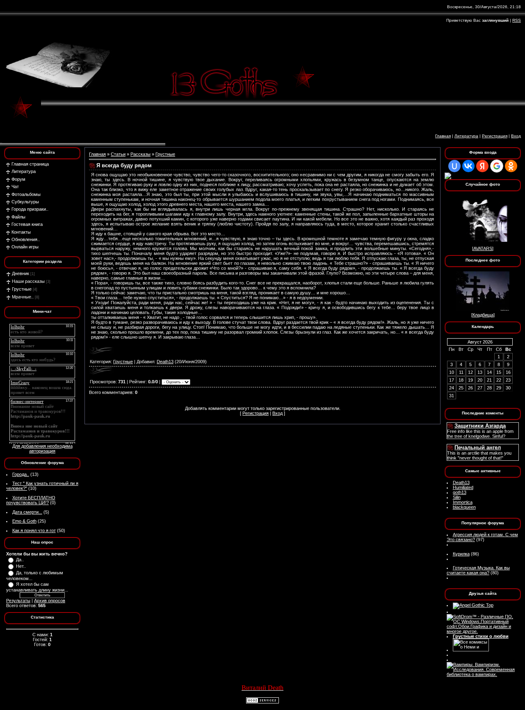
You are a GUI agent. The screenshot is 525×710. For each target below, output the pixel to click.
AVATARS (482, 248)
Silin (457, 497)
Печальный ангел (477, 447)
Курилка (461, 553)
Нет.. (21, 566)
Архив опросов (49, 600)
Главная (443, 136)
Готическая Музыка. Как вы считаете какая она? (478, 570)
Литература (466, 136)
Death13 (165, 361)
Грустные (22, 289)
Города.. (20, 474)
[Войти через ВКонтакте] (468, 166)
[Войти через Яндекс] (482, 166)
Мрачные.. (23, 296)
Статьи (118, 154)
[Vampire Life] (483, 674)
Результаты (18, 600)
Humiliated (463, 487)
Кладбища (482, 314)
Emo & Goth (24, 521)
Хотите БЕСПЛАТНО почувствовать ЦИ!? (30, 500)
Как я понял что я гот (34, 530)
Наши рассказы (28, 281)
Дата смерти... (27, 512)
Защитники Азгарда (480, 426)
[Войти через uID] (454, 166)
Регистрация (494, 136)
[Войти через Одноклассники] (511, 166)
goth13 (459, 492)
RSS (516, 20)
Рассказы (140, 154)
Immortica (462, 502)
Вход (516, 136)
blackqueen (464, 507)
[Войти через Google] (496, 166)
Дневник (20, 273)
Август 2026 (480, 341)
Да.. (20, 559)
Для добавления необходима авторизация (42, 448)
